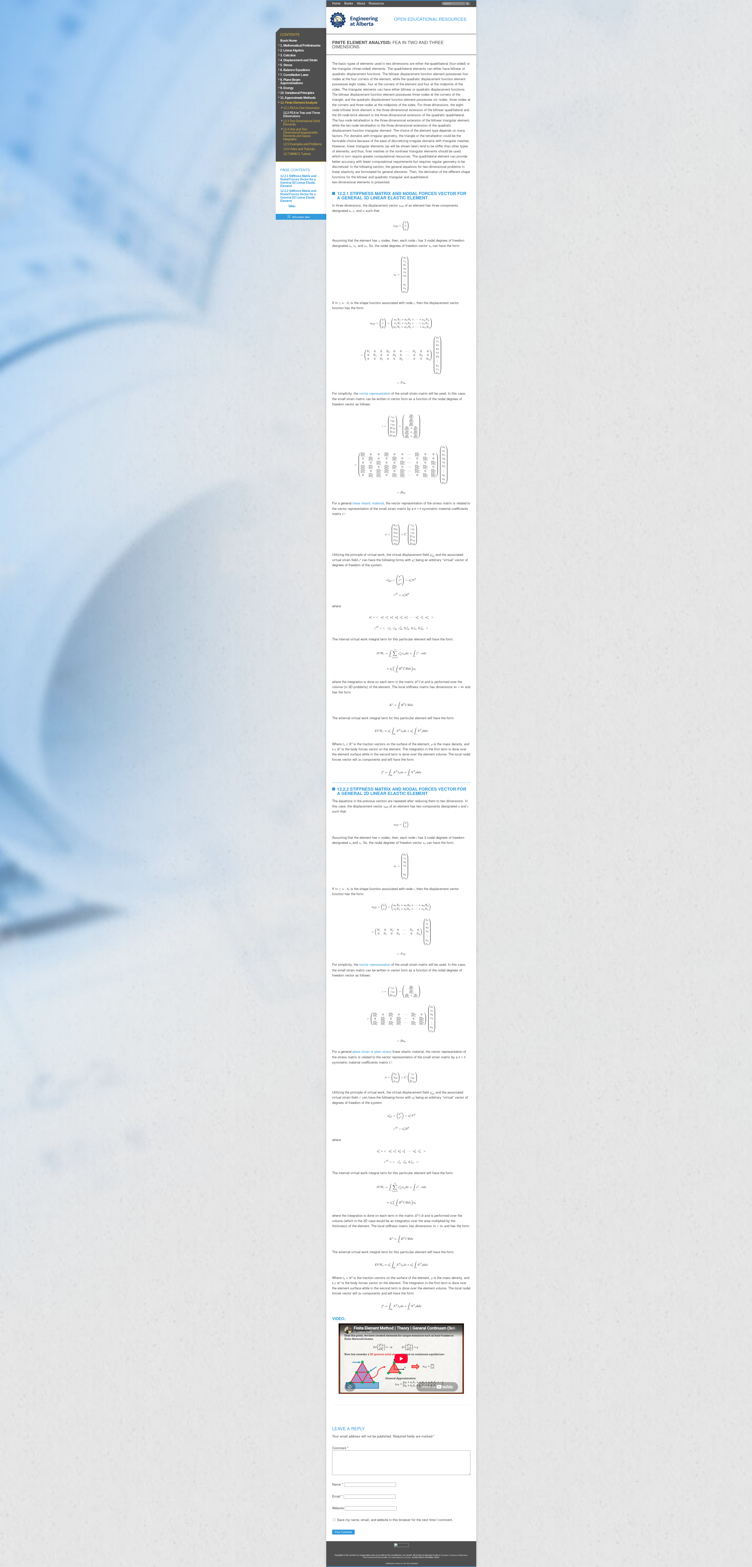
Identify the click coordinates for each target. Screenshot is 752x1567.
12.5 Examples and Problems (302, 144)
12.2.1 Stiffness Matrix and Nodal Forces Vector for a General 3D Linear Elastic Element (298, 181)
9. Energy (287, 88)
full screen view (301, 217)
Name (337, 1484)
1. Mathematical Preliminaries (300, 45)
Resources (376, 3)
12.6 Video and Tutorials (299, 149)
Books (348, 3)
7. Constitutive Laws (294, 75)
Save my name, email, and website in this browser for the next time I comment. (395, 1519)
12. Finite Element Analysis (298, 102)
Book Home (288, 40)
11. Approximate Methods (298, 97)
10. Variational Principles (297, 93)
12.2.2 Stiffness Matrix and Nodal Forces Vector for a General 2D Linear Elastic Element (298, 196)
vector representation (374, 393)
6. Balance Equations (295, 70)
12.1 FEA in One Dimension (301, 108)
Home (336, 3)
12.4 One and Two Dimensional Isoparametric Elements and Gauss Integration (300, 134)
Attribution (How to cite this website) (402, 1563)
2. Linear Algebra (292, 50)
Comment (340, 1447)
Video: (292, 206)
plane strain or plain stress (371, 1052)
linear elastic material (368, 503)
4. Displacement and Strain (298, 60)
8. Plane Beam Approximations (291, 81)
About (361, 3)
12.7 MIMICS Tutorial (296, 154)
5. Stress (286, 65)
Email (337, 1496)
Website (338, 1507)
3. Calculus (288, 55)
